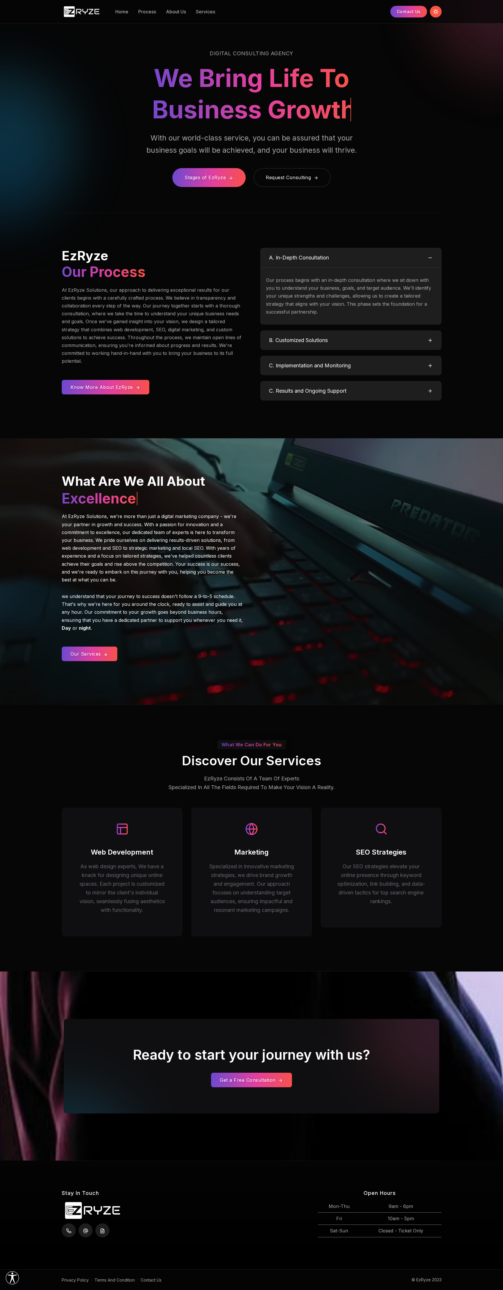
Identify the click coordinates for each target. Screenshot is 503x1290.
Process (147, 12)
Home (121, 12)
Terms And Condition (115, 1279)
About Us (176, 12)
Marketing (251, 852)
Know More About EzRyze (102, 387)
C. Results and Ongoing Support (307, 391)
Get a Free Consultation (248, 1080)
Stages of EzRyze (206, 177)
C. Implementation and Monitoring (310, 365)
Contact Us (409, 11)
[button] (12, 1277)
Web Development (122, 852)
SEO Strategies (381, 852)
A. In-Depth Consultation (299, 258)
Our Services (86, 654)
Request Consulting (289, 177)
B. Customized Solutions (298, 340)
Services (205, 12)
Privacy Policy (75, 1279)
